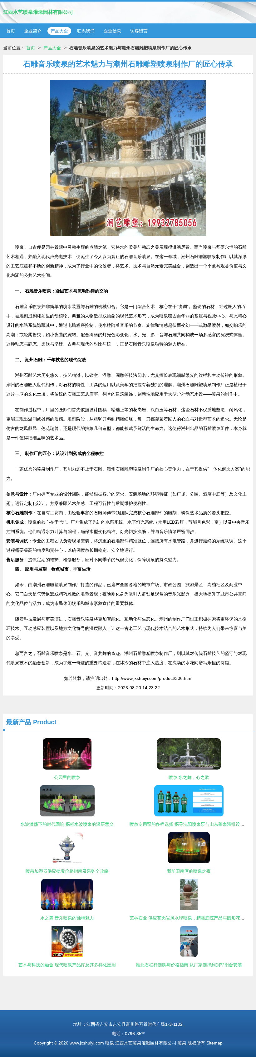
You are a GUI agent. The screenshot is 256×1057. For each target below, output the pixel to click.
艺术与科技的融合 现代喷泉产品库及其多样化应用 (67, 964)
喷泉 (109, 1042)
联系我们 (86, 30)
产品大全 (59, 30)
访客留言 (139, 30)
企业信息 (112, 30)
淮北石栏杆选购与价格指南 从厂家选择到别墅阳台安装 (189, 964)
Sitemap (214, 1042)
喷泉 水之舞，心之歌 (189, 777)
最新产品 (18, 722)
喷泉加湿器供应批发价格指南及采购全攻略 (67, 871)
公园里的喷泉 (67, 777)
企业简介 (33, 30)
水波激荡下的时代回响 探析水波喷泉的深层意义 (67, 824)
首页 (10, 30)
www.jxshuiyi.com (87, 1042)
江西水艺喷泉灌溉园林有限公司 (38, 12)
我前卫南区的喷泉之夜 (189, 871)
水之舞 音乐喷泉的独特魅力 (67, 917)
